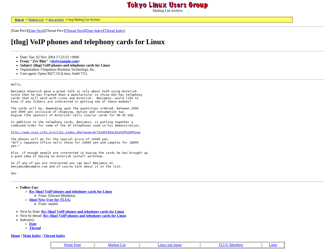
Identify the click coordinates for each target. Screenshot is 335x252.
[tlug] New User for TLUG (49, 200)
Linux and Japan (170, 245)
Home (15, 236)
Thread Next (75, 31)
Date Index (94, 31)
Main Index (32, 236)
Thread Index (114, 31)
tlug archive (56, 19)
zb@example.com (64, 61)
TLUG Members (231, 245)
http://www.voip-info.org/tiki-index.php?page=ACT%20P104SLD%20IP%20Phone (75, 132)
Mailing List (36, 19)
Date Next (36, 31)
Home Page (72, 245)
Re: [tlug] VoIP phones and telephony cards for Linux (70, 191)
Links (273, 245)
